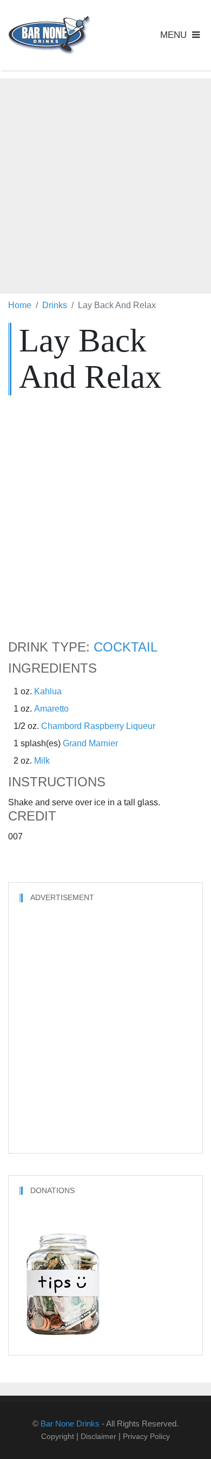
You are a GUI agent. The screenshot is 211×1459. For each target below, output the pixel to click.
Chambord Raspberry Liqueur (98, 726)
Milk (42, 760)
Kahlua (48, 691)
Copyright (57, 1436)
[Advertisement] (105, 184)
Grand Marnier (90, 743)
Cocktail (125, 647)
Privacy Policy (146, 1436)
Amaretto (51, 708)
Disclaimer (98, 1436)
